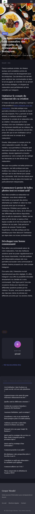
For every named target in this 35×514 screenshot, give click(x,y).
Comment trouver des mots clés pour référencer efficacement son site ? (16, 396)
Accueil (4, 63)
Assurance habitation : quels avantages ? (17, 412)
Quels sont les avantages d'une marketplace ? (14, 444)
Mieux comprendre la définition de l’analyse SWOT (15, 472)
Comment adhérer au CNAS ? (13, 467)
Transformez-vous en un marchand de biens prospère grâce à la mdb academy (17, 417)
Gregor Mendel (8, 490)
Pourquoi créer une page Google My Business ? (16, 430)
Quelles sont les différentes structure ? (16, 402)
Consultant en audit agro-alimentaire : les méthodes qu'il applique (16, 461)
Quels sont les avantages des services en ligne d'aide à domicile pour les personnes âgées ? (17, 437)
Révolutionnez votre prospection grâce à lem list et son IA (17, 455)
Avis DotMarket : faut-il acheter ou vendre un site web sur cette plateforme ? (17, 389)
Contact (23, 503)
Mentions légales (14, 503)
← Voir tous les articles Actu (11, 365)
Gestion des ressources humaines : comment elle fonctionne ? (15, 407)
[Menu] (31, 1)
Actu (5, 33)
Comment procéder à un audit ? (14, 450)
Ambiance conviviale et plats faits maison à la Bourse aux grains (15, 424)
